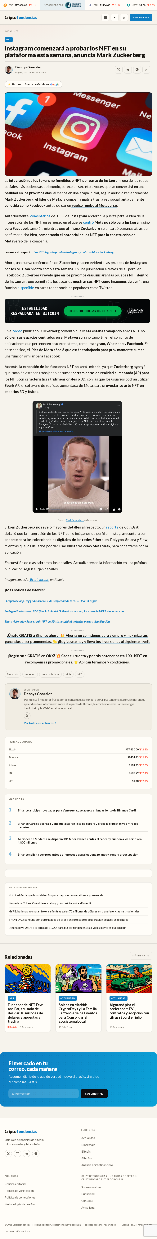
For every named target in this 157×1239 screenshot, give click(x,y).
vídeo (17, 331)
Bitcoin (12, 749)
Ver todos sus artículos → (40, 723)
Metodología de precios (20, 1204)
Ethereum (14, 757)
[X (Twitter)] (8, 1153)
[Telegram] (26, 1153)
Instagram (30, 674)
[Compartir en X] (119, 70)
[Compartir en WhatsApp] (137, 70)
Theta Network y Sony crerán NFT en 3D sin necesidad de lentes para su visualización (57, 621)
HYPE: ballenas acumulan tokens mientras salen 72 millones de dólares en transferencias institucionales (74, 911)
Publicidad (88, 1194)
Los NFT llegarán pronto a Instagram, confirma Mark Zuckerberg (74, 252)
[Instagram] (17, 1153)
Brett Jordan (39, 579)
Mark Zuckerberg (75, 520)
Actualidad (67, 998)
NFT (16, 31)
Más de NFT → (141, 955)
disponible (25, 287)
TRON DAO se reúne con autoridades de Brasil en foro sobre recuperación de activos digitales (68, 919)
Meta (68, 674)
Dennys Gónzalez (28, 67)
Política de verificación (19, 1190)
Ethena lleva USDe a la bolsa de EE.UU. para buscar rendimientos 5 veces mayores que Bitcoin (67, 927)
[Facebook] (35, 1153)
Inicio (8, 31)
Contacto (87, 1200)
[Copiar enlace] (146, 70)
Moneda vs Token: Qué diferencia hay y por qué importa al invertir (50, 903)
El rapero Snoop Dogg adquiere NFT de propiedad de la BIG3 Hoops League (51, 601)
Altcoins (86, 1158)
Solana (12, 765)
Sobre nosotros (91, 1187)
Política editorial (15, 1184)
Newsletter (141, 17)
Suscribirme (94, 1093)
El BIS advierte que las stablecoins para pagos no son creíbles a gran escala (56, 895)
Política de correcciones (20, 1197)
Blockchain (12, 674)
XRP (11, 781)
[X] (27, 715)
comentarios (40, 216)
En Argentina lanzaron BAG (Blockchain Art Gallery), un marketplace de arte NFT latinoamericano (65, 611)
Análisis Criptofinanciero (97, 1165)
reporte (112, 527)
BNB (11, 773)
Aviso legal (88, 1207)
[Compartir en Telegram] (128, 70)
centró (88, 222)
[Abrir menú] (105, 17)
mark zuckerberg (50, 674)
